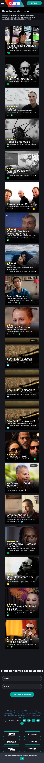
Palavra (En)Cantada (20, 79)
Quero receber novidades (22, 694)
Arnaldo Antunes (17, 515)
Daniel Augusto (24, 363)
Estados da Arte (22, 110)
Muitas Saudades (17, 296)
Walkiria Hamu (24, 613)
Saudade (20, 298)
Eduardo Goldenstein (26, 113)
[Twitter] (22, 723)
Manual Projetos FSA (33, 713)
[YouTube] (33, 720)
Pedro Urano (23, 271)
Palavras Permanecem (24, 235)
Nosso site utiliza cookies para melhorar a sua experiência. (22, 755)
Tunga (11, 265)
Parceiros (7, 715)
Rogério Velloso (24, 582)
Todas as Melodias (18, 141)
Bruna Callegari (24, 175)
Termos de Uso (19, 713)
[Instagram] (29, 720)
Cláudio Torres (21, 209)
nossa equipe (7, 713)
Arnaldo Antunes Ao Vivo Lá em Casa (19, 640)
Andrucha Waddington (26, 206)
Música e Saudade (18, 327)
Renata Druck (24, 238)
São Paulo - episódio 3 (21, 421)
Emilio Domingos (25, 488)
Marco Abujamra (25, 144)
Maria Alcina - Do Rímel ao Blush (21, 607)
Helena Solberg (24, 81)
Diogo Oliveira (24, 550)
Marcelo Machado (25, 50)
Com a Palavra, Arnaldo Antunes (21, 47)
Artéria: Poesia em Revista (18, 172)
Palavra (11, 108)
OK (22, 758)
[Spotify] (38, 720)
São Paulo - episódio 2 (21, 390)
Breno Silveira (11, 209)
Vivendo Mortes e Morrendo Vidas (18, 232)
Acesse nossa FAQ (20, 711)
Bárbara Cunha (24, 300)
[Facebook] (24, 720)
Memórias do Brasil (23, 548)
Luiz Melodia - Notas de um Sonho (22, 545)
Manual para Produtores (20, 715)
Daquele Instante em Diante (20, 578)
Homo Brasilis (21, 517)
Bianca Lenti (23, 519)
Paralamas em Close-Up (22, 204)
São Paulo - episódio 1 (21, 358)
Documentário (11, 50)
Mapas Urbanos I (22, 361)
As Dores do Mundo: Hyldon (19, 484)
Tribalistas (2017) (18, 456)
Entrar (34, 3)
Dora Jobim (23, 459)
